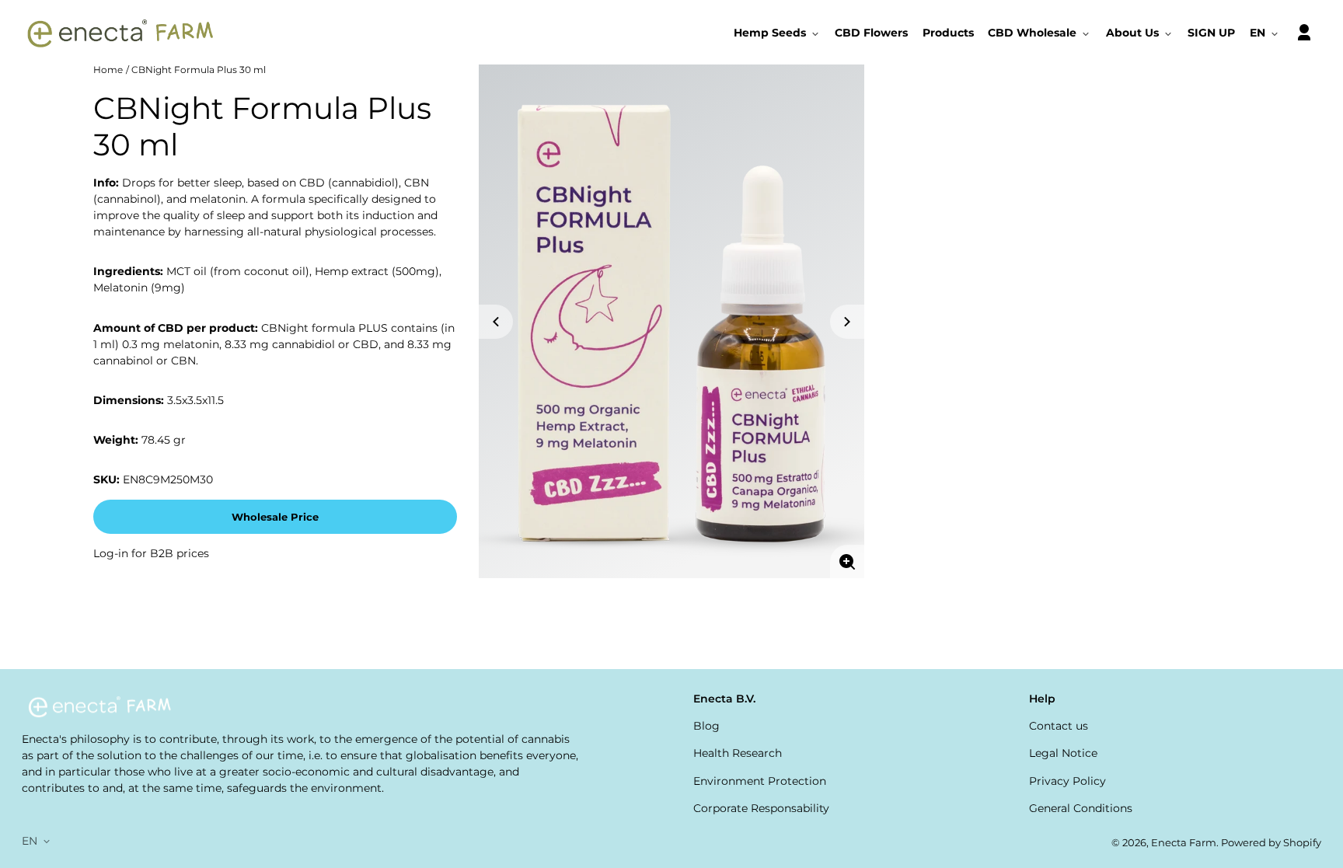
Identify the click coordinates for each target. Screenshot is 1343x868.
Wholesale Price (275, 517)
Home (108, 69)
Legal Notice (1063, 753)
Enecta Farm (1183, 843)
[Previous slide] (496, 322)
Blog (706, 726)
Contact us (1058, 726)
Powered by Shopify (1271, 843)
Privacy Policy (1067, 781)
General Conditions (1080, 808)
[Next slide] (847, 322)
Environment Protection (759, 781)
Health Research (737, 753)
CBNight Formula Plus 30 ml (198, 69)
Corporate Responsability (761, 808)
